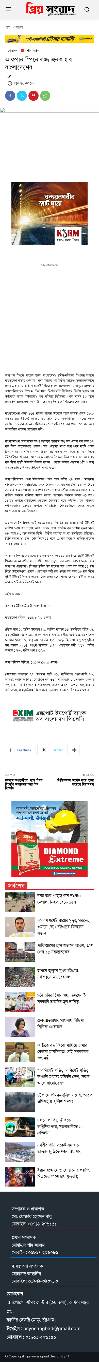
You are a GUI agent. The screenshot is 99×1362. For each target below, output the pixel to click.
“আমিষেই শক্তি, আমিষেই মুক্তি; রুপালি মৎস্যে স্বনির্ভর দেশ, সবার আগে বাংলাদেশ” (63, 1077)
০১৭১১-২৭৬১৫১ (42, 1224)
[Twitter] (22, 96)
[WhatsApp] (45, 96)
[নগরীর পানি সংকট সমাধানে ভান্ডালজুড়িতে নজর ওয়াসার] (20, 1152)
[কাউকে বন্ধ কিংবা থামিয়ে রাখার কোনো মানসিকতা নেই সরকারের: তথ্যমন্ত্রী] (20, 1052)
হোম (7, 27)
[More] (74, 750)
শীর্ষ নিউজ (33, 50)
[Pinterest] (33, 96)
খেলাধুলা (18, 27)
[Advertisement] (49, 317)
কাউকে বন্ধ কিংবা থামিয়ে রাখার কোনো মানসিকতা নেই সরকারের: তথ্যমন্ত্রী (63, 1051)
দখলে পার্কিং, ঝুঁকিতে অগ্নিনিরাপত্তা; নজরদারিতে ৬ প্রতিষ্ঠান (59, 1126)
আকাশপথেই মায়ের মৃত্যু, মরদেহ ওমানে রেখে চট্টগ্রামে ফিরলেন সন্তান (63, 927)
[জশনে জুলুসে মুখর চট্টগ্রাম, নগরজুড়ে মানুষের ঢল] (20, 977)
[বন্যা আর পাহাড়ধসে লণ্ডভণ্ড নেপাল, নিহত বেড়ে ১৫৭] (20, 902)
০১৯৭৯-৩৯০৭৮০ (43, 1281)
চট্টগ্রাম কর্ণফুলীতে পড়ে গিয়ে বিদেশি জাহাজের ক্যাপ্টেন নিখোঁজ (24, 784)
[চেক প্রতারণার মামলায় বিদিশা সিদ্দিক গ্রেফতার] (20, 1027)
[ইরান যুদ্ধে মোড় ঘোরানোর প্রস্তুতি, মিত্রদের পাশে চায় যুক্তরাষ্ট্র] (20, 1177)
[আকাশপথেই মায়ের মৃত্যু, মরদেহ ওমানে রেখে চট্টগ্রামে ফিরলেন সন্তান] (20, 927)
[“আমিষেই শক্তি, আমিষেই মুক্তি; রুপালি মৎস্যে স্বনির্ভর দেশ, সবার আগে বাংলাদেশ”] (20, 1077)
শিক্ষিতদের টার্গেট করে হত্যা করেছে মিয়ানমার (75, 782)
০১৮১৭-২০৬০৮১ (43, 1252)
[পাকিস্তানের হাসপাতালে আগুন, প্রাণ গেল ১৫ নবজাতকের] (20, 952)
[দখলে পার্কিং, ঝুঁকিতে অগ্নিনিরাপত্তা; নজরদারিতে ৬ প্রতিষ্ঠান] (20, 1127)
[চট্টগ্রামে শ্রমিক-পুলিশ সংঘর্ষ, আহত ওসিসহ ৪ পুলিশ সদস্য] (20, 1102)
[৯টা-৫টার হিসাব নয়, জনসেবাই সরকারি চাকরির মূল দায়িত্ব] (20, 1002)
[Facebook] (10, 96)
